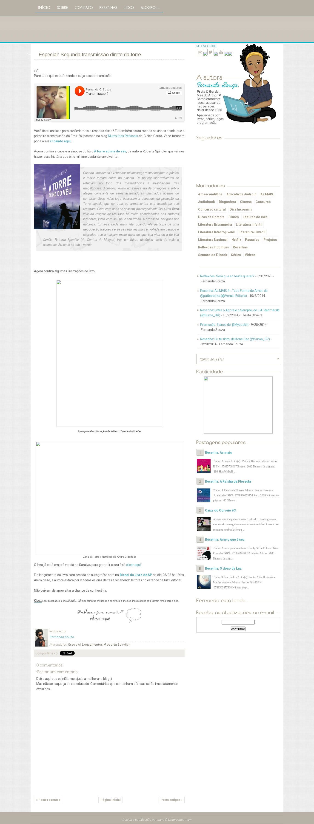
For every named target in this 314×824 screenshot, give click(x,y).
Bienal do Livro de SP (136, 575)
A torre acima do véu (110, 151)
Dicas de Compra (211, 217)
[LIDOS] (129, 7)
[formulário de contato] (230, 54)
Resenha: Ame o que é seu (225, 539)
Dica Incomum (241, 209)
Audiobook (206, 202)
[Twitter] (210, 54)
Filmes (233, 217)
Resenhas (240, 247)
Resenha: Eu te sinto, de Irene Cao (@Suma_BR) (235, 339)
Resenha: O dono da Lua (223, 568)
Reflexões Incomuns (213, 247)
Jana (160, 819)
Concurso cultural (212, 209)
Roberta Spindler (117, 644)
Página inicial (110, 800)
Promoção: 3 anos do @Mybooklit (224, 324)
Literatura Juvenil (252, 232)
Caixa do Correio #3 (220, 510)
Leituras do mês (255, 217)
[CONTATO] (84, 7)
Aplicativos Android (241, 194)
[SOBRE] (63, 7)
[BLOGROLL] (150, 7)
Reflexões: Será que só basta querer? (227, 276)
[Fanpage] (205, 54)
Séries (236, 255)
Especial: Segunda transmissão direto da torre (90, 54)
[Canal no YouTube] (221, 54)
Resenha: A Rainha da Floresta (228, 481)
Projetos (270, 240)
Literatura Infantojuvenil (216, 232)
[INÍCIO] (44, 7)
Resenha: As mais (218, 452)
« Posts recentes (48, 800)
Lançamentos (92, 644)
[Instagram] (216, 54)
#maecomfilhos (210, 194)
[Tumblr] (226, 54)
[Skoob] (200, 54)
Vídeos (250, 255)
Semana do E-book (212, 255)
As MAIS (266, 194)
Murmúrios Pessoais (123, 136)
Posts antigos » (172, 800)
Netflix (236, 240)
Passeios (252, 240)
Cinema (246, 202)
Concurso (263, 202)
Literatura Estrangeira (215, 224)
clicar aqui (133, 565)
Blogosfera (227, 202)
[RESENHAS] (108, 7)
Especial (74, 644)
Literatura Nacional (213, 240)
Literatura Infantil (249, 224)
